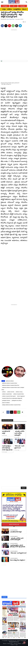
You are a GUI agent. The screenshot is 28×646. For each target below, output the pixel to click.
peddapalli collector (6, 400)
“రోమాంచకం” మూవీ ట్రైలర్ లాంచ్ (18, 553)
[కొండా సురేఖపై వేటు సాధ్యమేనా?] (5, 559)
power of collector (6, 402)
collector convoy (19, 391)
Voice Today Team (10, 19)
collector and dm (10, 391)
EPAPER (4, 597)
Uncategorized (14, 530)
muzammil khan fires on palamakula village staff (12, 398)
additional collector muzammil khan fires (10, 385)
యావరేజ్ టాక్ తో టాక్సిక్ (15, 531)
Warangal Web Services (14, 641)
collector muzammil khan (18, 394)
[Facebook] (2, 25)
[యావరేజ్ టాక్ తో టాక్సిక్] (7, 426)
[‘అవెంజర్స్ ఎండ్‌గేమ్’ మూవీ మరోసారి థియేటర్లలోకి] (20, 426)
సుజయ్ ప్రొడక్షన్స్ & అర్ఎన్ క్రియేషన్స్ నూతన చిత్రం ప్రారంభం (7, 447)
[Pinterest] (9, 25)
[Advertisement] (14, 45)
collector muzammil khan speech (9, 396)
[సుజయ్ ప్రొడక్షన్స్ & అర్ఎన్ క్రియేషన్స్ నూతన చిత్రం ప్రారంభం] (7, 441)
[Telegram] (20, 25)
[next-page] (5, 565)
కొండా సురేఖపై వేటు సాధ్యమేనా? (17, 560)
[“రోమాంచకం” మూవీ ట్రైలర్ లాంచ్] (20, 441)
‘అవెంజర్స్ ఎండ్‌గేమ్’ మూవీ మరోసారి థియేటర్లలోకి (20, 433)
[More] (22, 412)
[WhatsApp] (13, 25)
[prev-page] (3, 565)
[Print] (16, 25)
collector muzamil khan (7, 394)
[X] (5, 25)
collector (4, 391)
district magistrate (21, 396)
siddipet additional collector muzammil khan (11, 404)
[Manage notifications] (24, 642)
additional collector (10, 380)
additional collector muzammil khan (9, 383)
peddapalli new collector (17, 400)
